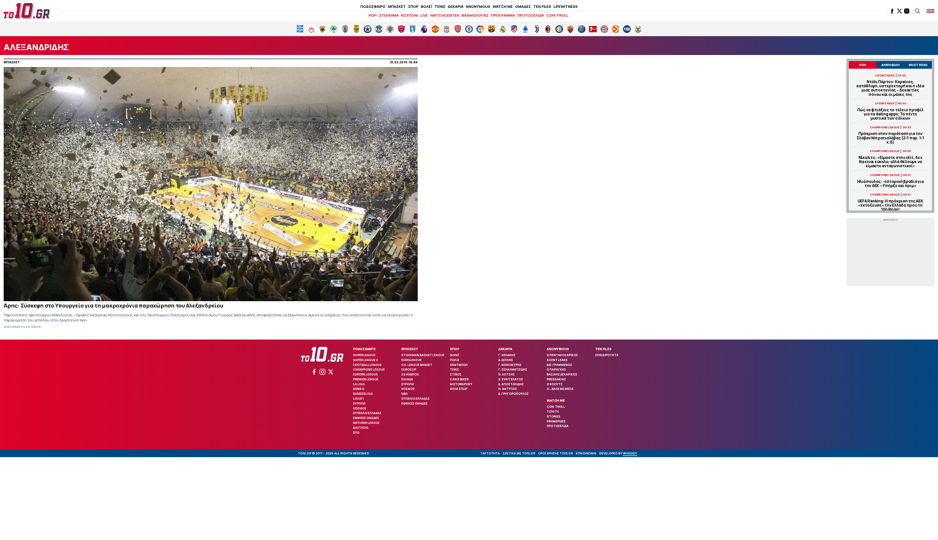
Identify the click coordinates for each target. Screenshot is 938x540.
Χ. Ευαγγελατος (510, 379)
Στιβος (455, 374)
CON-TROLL (557, 15)
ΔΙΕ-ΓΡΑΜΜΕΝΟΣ (559, 365)
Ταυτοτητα (490, 453)
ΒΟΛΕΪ (426, 6)
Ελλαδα (407, 379)
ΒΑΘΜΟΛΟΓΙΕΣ (475, 15)
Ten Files (603, 349)
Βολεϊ (454, 355)
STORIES (553, 416)
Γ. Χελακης (506, 355)
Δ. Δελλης (505, 360)
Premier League (365, 379)
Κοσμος (359, 408)
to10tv (553, 411)
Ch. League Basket (416, 365)
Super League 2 (365, 360)
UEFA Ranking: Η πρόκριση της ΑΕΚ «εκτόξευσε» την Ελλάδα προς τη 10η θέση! (890, 205)
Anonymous (558, 349)
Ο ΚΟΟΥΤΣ (555, 384)
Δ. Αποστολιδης (511, 384)
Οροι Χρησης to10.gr (555, 453)
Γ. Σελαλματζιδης (512, 369)
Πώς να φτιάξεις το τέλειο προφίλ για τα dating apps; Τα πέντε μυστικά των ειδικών (890, 114)
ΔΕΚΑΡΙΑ (455, 6)
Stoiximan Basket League (422, 355)
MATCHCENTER (444, 15)
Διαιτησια (360, 428)
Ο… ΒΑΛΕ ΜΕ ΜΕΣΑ (560, 389)
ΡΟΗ (373, 15)
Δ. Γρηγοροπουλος (513, 394)
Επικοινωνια (586, 453)
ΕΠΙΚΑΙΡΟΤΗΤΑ (606, 355)
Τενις (454, 369)
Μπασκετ (409, 349)
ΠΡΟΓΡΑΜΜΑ (503, 15)
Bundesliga (363, 394)
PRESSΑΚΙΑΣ (556, 379)
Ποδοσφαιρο (364, 349)
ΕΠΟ (356, 432)
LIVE (424, 15)
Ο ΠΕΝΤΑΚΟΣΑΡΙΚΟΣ (562, 355)
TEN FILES (542, 6)
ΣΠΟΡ (413, 6)
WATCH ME (503, 6)
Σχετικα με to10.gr (519, 453)
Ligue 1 (358, 399)
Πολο (454, 360)
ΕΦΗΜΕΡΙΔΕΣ (556, 421)
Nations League (366, 423)
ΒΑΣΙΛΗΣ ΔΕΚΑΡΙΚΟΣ (562, 374)
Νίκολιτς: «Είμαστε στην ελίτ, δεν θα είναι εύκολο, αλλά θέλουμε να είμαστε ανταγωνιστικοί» (890, 161)
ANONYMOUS (478, 6)
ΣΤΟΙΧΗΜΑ (389, 15)
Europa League (365, 374)
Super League (364, 355)
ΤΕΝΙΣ (440, 6)
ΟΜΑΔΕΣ (523, 6)
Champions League (369, 369)
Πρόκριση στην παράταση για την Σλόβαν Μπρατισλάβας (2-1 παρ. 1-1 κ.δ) (890, 138)
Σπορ (454, 349)
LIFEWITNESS (566, 6)
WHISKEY (630, 453)
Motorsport (461, 384)
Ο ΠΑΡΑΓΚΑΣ (556, 369)
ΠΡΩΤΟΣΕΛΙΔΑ (530, 15)
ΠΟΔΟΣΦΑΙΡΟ (372, 6)
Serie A (358, 389)
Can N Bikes (459, 379)
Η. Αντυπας (507, 389)
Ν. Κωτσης (506, 374)
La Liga (359, 384)
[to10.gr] (27, 11)
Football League (367, 365)
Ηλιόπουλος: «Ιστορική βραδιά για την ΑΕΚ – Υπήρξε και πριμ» (890, 183)
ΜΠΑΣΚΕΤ (397, 6)
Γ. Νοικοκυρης (510, 365)
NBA (404, 394)
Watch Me (556, 400)
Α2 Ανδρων (410, 374)
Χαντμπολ (459, 365)
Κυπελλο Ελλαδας (367, 413)
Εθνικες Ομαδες (366, 418)
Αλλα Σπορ (458, 389)
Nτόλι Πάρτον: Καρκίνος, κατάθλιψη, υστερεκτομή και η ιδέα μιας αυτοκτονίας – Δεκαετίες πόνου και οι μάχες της (890, 88)
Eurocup (408, 369)
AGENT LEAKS (557, 360)
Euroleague (411, 360)
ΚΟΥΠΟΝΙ (409, 15)
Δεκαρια (505, 349)
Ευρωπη (359, 403)
